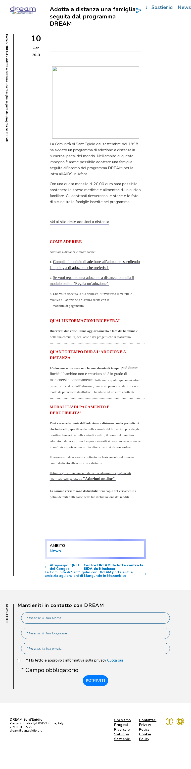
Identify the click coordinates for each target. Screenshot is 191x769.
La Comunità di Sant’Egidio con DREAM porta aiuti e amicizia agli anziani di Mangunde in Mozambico (89, 574)
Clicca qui (115, 660)
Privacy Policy (145, 727)
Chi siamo (122, 720)
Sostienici (162, 7)
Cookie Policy (145, 736)
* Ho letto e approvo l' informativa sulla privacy (74, 660)
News (55, 551)
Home (7, 38)
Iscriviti (95, 681)
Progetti (121, 724)
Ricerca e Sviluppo (122, 732)
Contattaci (147, 720)
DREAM (7, 50)
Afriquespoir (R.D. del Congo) (96, 567)
